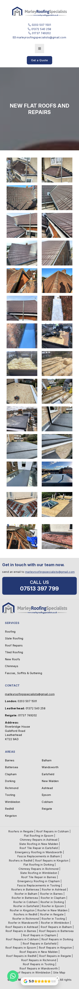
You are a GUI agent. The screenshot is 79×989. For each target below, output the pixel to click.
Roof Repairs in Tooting (39, 964)
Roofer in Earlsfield (26, 906)
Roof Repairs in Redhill (21, 956)
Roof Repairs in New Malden (38, 952)
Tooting (10, 795)
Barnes (9, 760)
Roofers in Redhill (21, 860)
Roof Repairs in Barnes (21, 931)
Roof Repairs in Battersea (56, 931)
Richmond (11, 788)
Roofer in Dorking (52, 902)
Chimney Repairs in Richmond (39, 869)
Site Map (59, 972)
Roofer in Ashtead (54, 889)
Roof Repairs (14, 645)
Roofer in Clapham (53, 898)
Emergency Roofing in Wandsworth (38, 852)
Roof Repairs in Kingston (51, 860)
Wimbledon (12, 802)
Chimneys (11, 666)
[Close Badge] (57, 978)
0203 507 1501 (27, 701)
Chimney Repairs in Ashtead (39, 839)
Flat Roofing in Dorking (38, 864)
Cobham (47, 802)
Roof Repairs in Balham (56, 927)
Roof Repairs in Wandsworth (38, 968)
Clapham (11, 774)
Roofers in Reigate (20, 831)
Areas (10, 751)
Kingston (11, 815)
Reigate (47, 808)
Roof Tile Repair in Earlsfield (38, 848)
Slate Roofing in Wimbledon (38, 873)
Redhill (9, 808)
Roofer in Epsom (53, 906)
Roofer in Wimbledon (55, 922)
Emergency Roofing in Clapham (38, 881)
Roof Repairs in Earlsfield (40, 943)
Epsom (46, 795)
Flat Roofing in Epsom (38, 835)
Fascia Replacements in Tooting (38, 885)
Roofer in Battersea (25, 898)
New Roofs (12, 659)
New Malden (50, 781)
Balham (46, 760)
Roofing (10, 631)
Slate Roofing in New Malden (38, 844)
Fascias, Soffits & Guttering (23, 673)
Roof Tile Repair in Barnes (38, 877)
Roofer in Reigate (52, 914)
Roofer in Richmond (25, 918)
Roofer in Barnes (51, 893)
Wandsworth (50, 767)
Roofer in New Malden (52, 910)
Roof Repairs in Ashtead (21, 927)
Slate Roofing (14, 638)
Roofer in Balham (26, 893)
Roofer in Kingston (22, 910)
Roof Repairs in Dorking (57, 939)
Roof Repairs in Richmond (38, 960)
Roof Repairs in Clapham (39, 935)
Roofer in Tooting (53, 918)
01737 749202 (27, 715)
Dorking (10, 781)
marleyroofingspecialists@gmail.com (50, 572)
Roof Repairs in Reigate (55, 956)
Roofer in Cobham (25, 902)
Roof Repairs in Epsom (20, 947)
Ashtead (47, 788)
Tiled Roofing (14, 652)
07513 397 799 (39, 588)
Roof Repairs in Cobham (52, 831)
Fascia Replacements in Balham (38, 856)
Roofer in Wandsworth (23, 922)
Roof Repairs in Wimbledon (32, 972)
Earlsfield (48, 774)
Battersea (11, 767)
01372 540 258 (36, 708)
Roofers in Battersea (25, 889)
